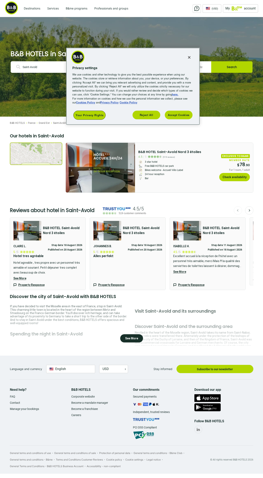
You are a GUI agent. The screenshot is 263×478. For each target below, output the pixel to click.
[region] (133, 86)
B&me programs (76, 8)
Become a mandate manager (89, 402)
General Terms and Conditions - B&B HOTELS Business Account (46, 466)
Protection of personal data (114, 453)
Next (249, 210)
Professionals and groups (111, 8)
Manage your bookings (24, 409)
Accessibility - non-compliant (104, 466)
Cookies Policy (85, 102)
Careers (76, 415)
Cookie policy (114, 459)
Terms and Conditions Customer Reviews (79, 459)
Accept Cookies (178, 115)
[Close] (189, 57)
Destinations (32, 8)
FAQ (12, 396)
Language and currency (26, 369)
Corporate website (83, 396)
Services (53, 8)
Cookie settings (134, 459)
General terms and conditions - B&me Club (158, 453)
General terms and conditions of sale (75, 453)
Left (70, 168)
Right (130, 168)
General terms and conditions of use (30, 453)
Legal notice (153, 459)
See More (19, 278)
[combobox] (45, 67)
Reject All (146, 115)
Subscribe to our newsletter (215, 369)
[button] (48, 253)
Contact (15, 402)
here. (175, 94)
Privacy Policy (109, 102)
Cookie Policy (128, 102)
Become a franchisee (84, 409)
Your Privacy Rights (89, 115)
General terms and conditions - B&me (31, 459)
